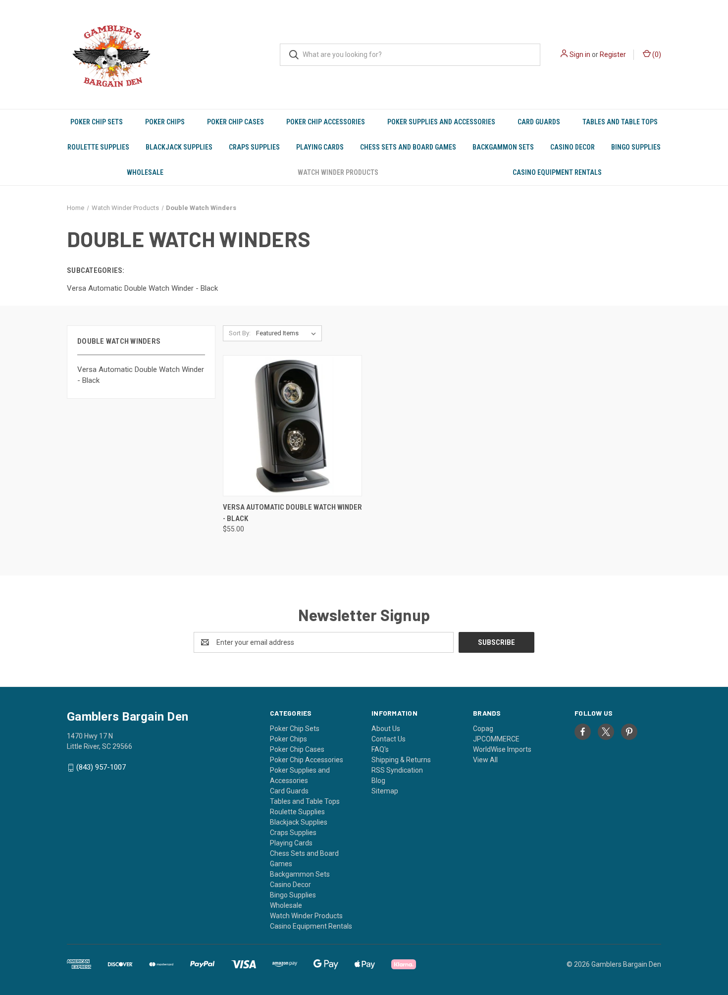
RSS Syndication (397, 770)
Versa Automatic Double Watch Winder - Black (140, 375)
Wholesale (145, 172)
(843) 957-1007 (101, 767)
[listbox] (288, 333)
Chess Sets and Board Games (408, 147)
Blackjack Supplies (179, 147)
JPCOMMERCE (496, 739)
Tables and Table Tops (620, 122)
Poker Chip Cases (235, 122)
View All (485, 760)
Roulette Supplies (98, 147)
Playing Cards (320, 147)
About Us (385, 729)
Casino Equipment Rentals (557, 172)
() (656, 54)
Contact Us (388, 739)
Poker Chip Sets (96, 122)
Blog (378, 781)
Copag (483, 729)
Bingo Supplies (636, 147)
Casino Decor (572, 147)
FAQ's (380, 749)
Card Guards (539, 122)
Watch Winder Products (338, 172)
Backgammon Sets (503, 147)
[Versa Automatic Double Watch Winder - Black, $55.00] (292, 425)
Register (613, 54)
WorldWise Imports (502, 749)
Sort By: (240, 333)
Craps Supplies (254, 147)
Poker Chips (165, 122)
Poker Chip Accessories (325, 122)
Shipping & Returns (401, 760)
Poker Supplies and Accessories (441, 122)
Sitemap (384, 791)
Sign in (580, 54)
